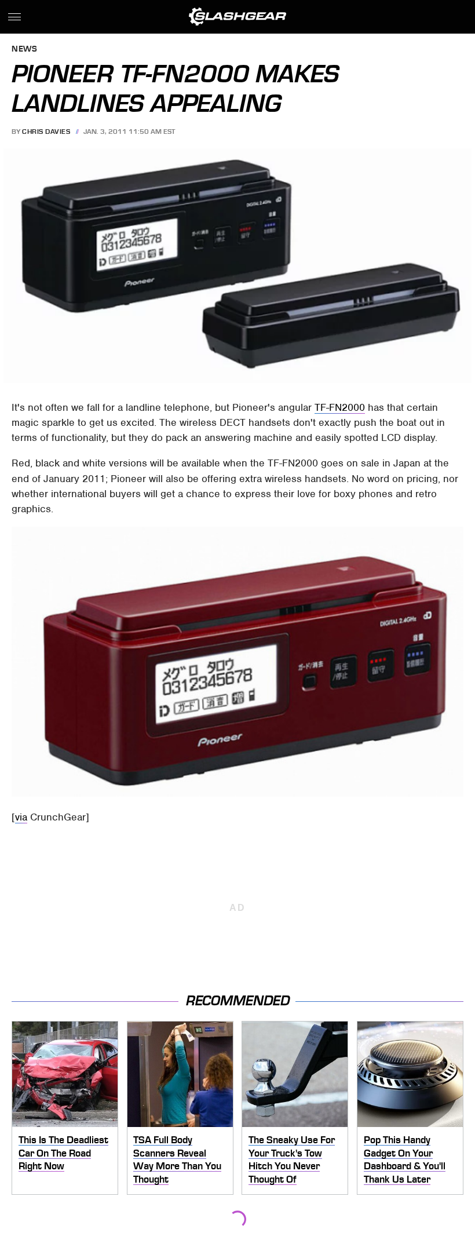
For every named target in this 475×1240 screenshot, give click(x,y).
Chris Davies (46, 131)
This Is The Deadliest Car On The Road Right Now (63, 1153)
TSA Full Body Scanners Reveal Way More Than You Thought (177, 1159)
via (21, 817)
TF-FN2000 (340, 407)
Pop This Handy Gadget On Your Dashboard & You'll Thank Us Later (404, 1159)
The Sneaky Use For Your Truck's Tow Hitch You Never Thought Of (292, 1159)
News (24, 49)
